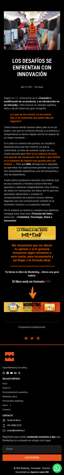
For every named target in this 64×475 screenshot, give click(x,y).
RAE (16, 98)
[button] (26, 338)
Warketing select (9, 396)
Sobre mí (6, 388)
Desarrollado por (32, 472)
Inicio (4, 383)
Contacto (6, 409)
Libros (5, 405)
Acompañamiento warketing (14, 392)
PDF (48, 281)
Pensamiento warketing (12, 401)
